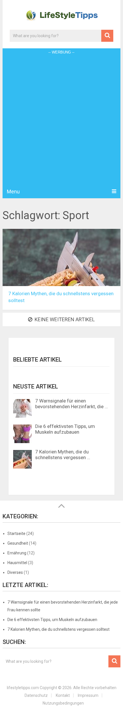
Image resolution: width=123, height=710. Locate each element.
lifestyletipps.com (23, 687)
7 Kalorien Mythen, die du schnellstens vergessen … (62, 454)
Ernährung (16, 553)
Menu (13, 192)
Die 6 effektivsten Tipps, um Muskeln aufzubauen (65, 429)
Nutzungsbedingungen (63, 703)
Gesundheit (17, 543)
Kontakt (63, 695)
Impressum (88, 695)
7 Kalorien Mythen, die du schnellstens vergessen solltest (58, 629)
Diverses (15, 572)
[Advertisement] (61, 120)
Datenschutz (36, 695)
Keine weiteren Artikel (65, 319)
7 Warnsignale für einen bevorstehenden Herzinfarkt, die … (71, 403)
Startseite (16, 533)
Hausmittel (17, 562)
